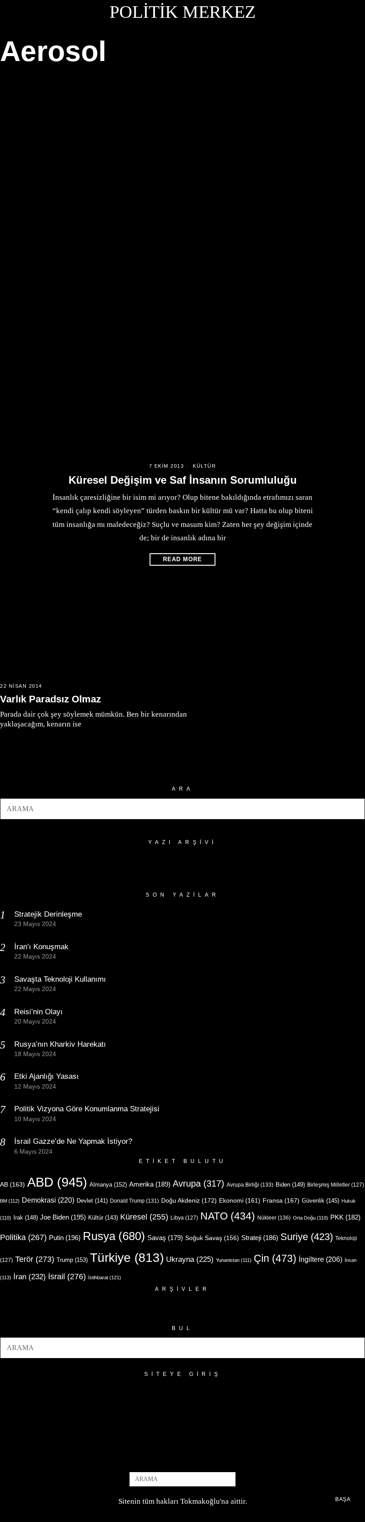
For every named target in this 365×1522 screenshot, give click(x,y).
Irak (25, 1217)
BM (10, 1201)
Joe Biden (63, 1217)
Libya (184, 1218)
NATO (227, 1216)
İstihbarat (104, 1277)
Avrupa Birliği (250, 1185)
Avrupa (198, 1183)
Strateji (259, 1237)
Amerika (149, 1184)
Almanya (108, 1184)
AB (12, 1184)
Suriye (306, 1236)
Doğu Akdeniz (189, 1200)
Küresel (144, 1216)
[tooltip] (167, 1457)
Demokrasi (48, 1200)
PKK (345, 1217)
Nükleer (274, 1218)
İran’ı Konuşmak (41, 947)
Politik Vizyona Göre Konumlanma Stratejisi (86, 1109)
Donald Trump (134, 1201)
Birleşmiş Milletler (335, 1185)
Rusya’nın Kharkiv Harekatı (60, 1044)
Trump (72, 1260)
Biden (290, 1184)
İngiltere (320, 1259)
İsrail (67, 1276)
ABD (57, 1182)
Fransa (281, 1200)
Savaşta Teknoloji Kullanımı (60, 979)
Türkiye (127, 1258)
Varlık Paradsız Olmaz (50, 699)
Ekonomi (239, 1200)
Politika (23, 1237)
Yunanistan (233, 1260)
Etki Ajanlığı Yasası (46, 1076)
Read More (182, 559)
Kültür (204, 466)
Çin (275, 1258)
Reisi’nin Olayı (38, 1012)
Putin (65, 1237)
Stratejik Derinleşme (48, 914)
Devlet (92, 1201)
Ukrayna (190, 1259)
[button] (354, 809)
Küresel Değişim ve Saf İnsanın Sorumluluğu (183, 480)
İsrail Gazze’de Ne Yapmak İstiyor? (74, 1141)
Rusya (114, 1236)
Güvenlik (320, 1200)
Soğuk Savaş (212, 1238)
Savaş (165, 1237)
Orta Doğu (310, 1217)
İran (29, 1277)
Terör (34, 1259)
